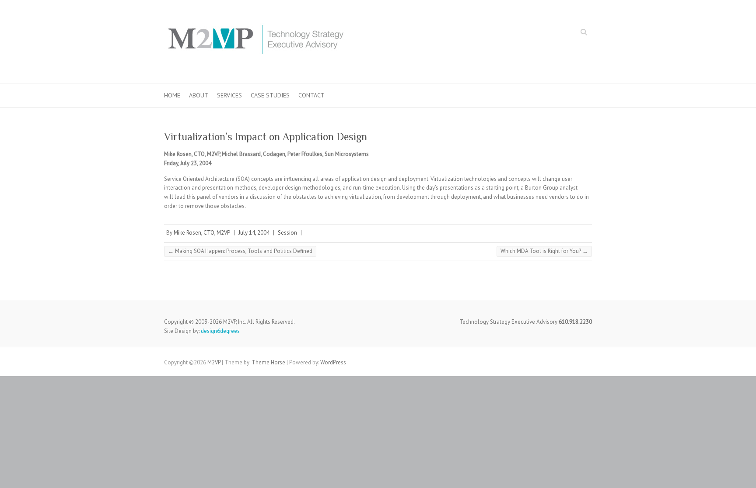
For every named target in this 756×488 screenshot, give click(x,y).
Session (287, 232)
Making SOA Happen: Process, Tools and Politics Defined (240, 251)
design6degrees (220, 331)
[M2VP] (255, 42)
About (198, 95)
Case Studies (270, 95)
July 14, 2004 (254, 232)
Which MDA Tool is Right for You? (544, 251)
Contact (311, 95)
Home (172, 95)
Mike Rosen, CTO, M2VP (202, 232)
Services (229, 95)
